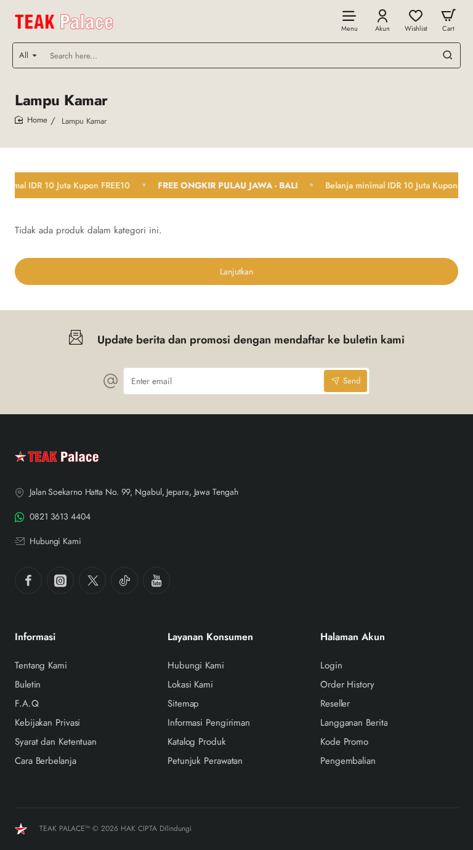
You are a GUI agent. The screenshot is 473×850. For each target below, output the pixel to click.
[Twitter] (92, 580)
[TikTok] (124, 580)
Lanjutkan (236, 271)
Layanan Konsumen (210, 637)
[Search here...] (447, 55)
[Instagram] (60, 580)
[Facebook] (28, 580)
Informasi (35, 637)
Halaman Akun (352, 637)
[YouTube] (156, 580)
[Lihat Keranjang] (448, 20)
